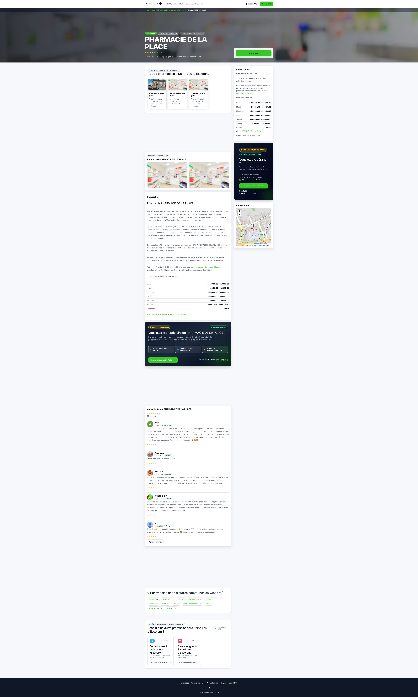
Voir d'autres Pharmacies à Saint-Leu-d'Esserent (167, 314)
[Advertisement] (188, 132)
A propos (185, 683)
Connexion (266, 4)
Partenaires (195, 683)
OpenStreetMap (258, 245)
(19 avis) (160, 52)
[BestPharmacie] (153, 4)
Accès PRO (232, 683)
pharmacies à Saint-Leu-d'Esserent (207, 267)
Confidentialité (213, 683)
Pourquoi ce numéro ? (244, 93)
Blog (204, 683)
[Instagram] (209, 687)
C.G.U (223, 683)
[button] (253, 225)
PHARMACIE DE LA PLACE (251, 131)
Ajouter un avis (155, 542)
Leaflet (249, 245)
